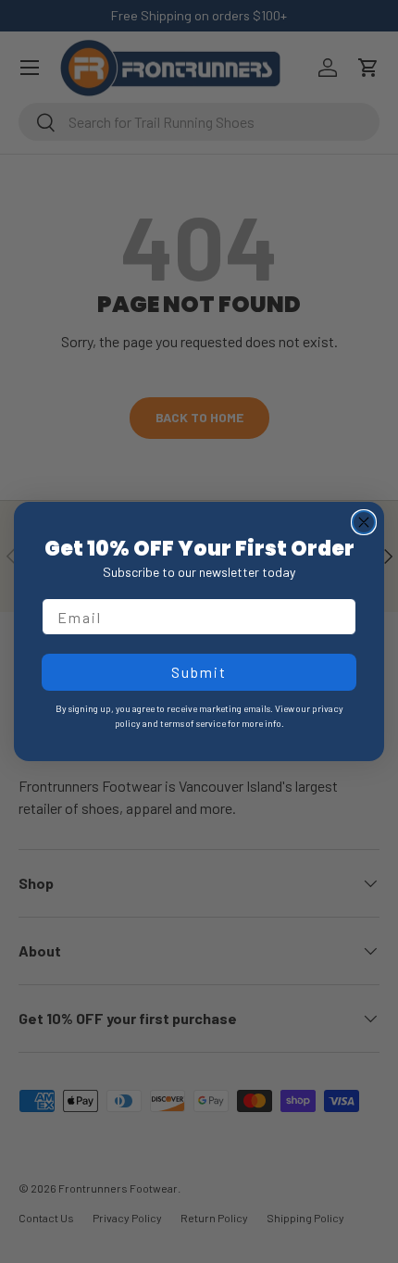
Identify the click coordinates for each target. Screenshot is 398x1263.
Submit (199, 672)
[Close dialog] (364, 522)
